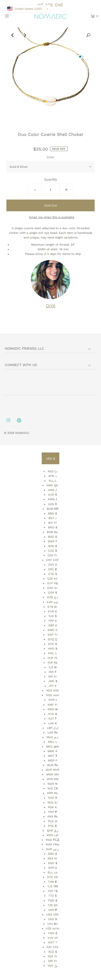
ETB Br (52, 606)
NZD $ (52, 797)
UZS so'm (52, 928)
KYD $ (52, 714)
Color (50, 157)
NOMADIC (22, 433)
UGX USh (52, 914)
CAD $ (52, 550)
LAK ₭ (52, 723)
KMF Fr (53, 704)
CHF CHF (52, 560)
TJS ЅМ (52, 886)
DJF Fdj (52, 583)
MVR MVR (52, 769)
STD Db (52, 877)
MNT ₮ (52, 756)
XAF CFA (52, 947)
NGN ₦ (52, 783)
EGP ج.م (52, 602)
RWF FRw (52, 844)
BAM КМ (52, 508)
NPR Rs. (52, 793)
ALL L (53, 480)
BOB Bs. (52, 532)
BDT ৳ (53, 518)
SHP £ (52, 867)
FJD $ (53, 616)
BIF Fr (52, 522)
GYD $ (52, 644)
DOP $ (52, 592)
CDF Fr (52, 555)
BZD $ (52, 546)
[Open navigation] (13, 16)
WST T (52, 942)
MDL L (52, 742)
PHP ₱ (52, 812)
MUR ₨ (52, 765)
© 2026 (9, 433)
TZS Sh (53, 905)
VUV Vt (53, 937)
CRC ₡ (52, 569)
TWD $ (52, 900)
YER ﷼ (52, 965)
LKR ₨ (53, 732)
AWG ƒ (52, 499)
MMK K (52, 751)
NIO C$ (53, 788)
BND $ (52, 527)
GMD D (53, 630)
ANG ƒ (52, 490)
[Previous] (12, 35)
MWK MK (52, 774)
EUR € (52, 611)
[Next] (24, 35)
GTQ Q (52, 639)
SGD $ (52, 863)
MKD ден (52, 746)
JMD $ (52, 681)
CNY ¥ (52, 564)
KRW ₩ (53, 709)
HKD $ (52, 648)
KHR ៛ (53, 699)
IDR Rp (52, 662)
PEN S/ (53, 802)
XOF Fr (52, 956)
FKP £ (53, 620)
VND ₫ (52, 933)
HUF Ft (52, 658)
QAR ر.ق (52, 830)
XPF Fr (52, 961)
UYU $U (52, 924)
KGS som (52, 695)
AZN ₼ (52, 504)
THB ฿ (52, 881)
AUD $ (52, 494)
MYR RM (52, 779)
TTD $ (52, 895)
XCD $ (52, 951)
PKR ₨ (53, 816)
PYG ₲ (52, 826)
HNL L (52, 653)
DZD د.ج (52, 597)
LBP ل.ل (52, 728)
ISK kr (52, 676)
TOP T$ (53, 891)
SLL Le (52, 872)
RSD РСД (52, 840)
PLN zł (52, 821)
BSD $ (52, 536)
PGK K (52, 807)
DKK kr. (52, 588)
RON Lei (52, 835)
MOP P (52, 760)
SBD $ (52, 853)
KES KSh (52, 690)
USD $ (50, 458)
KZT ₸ (53, 718)
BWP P (52, 541)
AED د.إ (52, 471)
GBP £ (52, 625)
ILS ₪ (53, 667)
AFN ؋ (52, 476)
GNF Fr (53, 634)
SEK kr (52, 858)
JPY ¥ (52, 686)
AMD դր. (52, 485)
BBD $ (52, 513)
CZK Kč (52, 578)
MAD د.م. (53, 737)
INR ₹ (52, 672)
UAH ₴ (52, 910)
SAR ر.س (52, 849)
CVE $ (52, 574)
